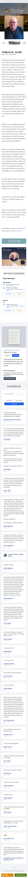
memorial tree (20, 228)
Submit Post (14, 404)
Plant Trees (19, 293)
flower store (19, 231)
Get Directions (8, 293)
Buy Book (15, 355)
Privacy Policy (10, 871)
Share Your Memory (10, 378)
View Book (7, 355)
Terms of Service (18, 871)
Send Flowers (19, 310)
